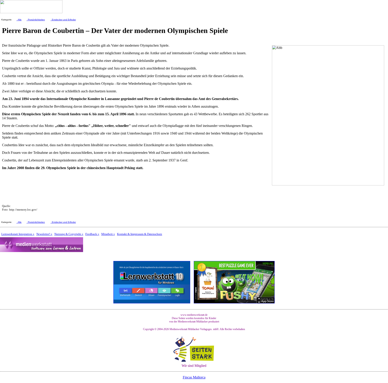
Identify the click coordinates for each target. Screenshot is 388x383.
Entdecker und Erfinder (63, 19)
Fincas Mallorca (194, 377)
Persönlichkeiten (35, 19)
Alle (19, 19)
